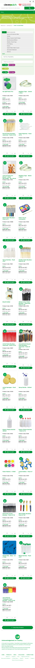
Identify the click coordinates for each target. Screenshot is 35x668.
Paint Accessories (11, 32)
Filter (6, 64)
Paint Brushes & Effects (12, 40)
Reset (12, 64)
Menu (2, 12)
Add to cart (10, 114)
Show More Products (18, 627)
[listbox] (17, 57)
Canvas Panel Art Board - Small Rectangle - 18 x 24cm (9, 177)
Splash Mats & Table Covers (13, 47)
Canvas (8, 36)
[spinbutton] (7, 111)
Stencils (9, 51)
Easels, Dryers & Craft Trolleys (14, 38)
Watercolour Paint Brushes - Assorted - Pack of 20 (25, 303)
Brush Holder (6, 302)
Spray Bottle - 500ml (25, 387)
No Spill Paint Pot (8, 91)
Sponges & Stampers (12, 49)
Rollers (8, 45)
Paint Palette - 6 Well (9, 471)
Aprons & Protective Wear (13, 34)
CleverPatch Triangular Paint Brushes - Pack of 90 (9, 599)
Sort (3, 53)
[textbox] (12, 8)
